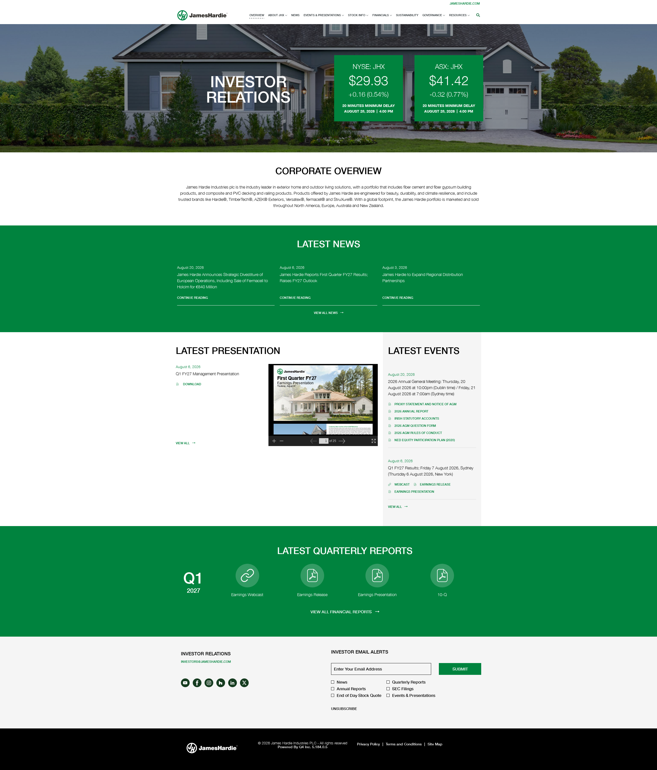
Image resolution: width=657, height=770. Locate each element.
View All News (326, 313)
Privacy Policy (368, 744)
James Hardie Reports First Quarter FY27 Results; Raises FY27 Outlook (324, 277)
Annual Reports (351, 689)
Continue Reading (192, 298)
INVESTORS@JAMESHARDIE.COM (206, 662)
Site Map (435, 744)
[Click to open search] (477, 15)
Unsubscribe (344, 708)
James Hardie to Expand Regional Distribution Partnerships (422, 277)
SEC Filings (402, 689)
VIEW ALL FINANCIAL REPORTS (342, 611)
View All (183, 443)
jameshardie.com (465, 3)
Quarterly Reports (409, 682)
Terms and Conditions (404, 744)
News (342, 682)
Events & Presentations (413, 695)
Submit (460, 668)
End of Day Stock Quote (359, 695)
